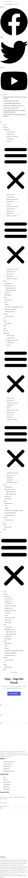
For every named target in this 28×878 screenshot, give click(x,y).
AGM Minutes (10, 213)
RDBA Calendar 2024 (11, 494)
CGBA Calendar (8, 487)
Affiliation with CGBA (12, 215)
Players (5, 501)
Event (4, 484)
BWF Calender (6, 789)
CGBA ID (7, 508)
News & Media (8, 527)
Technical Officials (9, 520)
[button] (15, 168)
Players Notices (8, 503)
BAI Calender (6, 786)
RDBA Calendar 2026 (10, 489)
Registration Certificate (12, 136)
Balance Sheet (10, 211)
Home (4, 328)
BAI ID (6, 505)
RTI (4, 522)
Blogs (4, 529)
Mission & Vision (10, 132)
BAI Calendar (8, 496)
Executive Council (11, 208)
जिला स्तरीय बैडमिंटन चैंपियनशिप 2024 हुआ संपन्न (12, 105)
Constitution (8, 613)
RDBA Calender (6, 782)
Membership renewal (10, 515)
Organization (6, 333)
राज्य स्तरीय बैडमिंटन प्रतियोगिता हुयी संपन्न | (12, 103)
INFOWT (20, 875)
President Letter (10, 134)
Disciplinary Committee (12, 206)
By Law (6, 615)
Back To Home (13, 693)
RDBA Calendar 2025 (11, 491)
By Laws (9, 141)
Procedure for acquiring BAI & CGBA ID (14, 510)
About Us (5, 330)
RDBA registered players (10, 513)
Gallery (5, 524)
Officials (5, 517)
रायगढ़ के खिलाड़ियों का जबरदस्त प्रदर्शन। (11, 101)
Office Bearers (10, 139)
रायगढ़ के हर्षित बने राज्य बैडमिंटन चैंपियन (11, 108)
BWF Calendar (8, 498)
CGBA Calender (7, 784)
